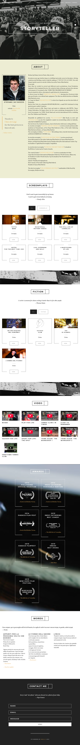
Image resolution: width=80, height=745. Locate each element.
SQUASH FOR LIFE (45, 100)
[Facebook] (8, 115)
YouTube (14, 110)
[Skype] (14, 115)
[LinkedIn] (11, 115)
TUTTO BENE (47, 132)
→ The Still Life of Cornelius (53, 532)
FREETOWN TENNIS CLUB (52, 94)
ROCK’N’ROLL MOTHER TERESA (50, 137)
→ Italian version (7, 133)
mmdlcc (43, 739)
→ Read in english (8, 667)
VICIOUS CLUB (33, 120)
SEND (40, 724)
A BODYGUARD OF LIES (46, 153)
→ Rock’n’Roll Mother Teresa (27, 530)
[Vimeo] (19, 115)
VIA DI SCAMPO (56, 118)
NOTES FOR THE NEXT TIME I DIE (54, 147)
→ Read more (7, 663)
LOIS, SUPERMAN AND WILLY (49, 168)
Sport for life (16, 108)
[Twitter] (16, 115)
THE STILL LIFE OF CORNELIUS (50, 126)
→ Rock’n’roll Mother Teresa (27, 502)
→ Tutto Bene (53, 563)
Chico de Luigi (10, 122)
